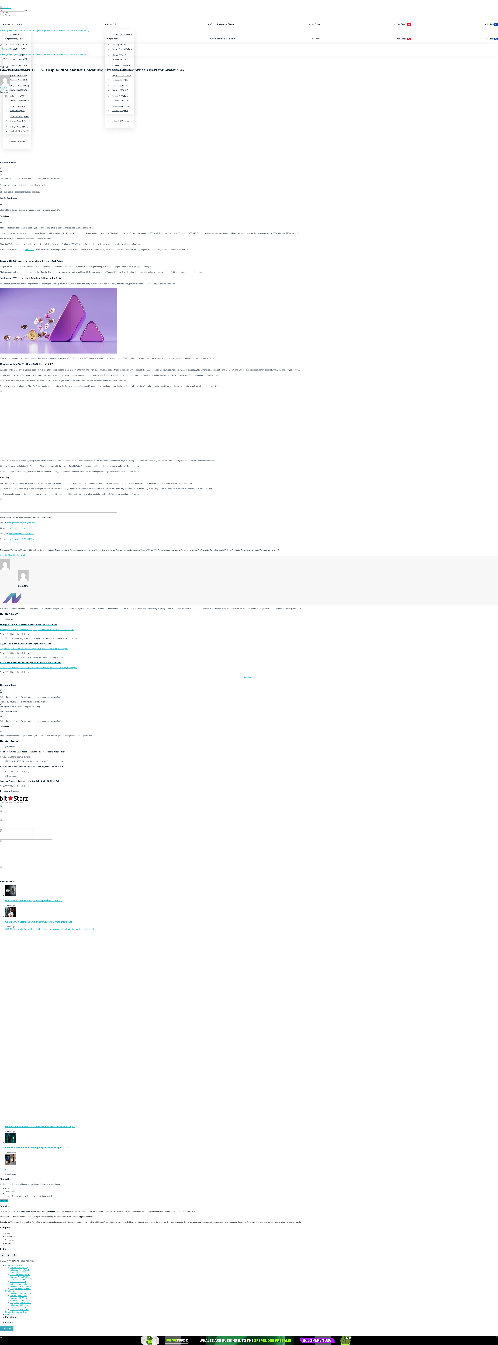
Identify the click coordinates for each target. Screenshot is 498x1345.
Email (8, 1188)
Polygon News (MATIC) (20, 1288)
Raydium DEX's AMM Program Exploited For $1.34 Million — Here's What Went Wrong (44, 30)
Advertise (7, 1328)
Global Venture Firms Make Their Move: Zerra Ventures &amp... (40, 1126)
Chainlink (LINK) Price (121, 80)
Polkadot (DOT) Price (120, 121)
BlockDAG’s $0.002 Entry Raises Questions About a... (34, 900)
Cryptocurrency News (14, 24)
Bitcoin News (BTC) (18, 35)
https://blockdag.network (18, 528)
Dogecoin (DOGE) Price (121, 90)
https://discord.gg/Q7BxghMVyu (21, 539)
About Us (9, 1233)
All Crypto (316, 24)
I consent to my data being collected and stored (32, 1196)
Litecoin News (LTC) (19, 1284)
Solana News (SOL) (18, 1281)
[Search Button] (26, 10)
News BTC (4, 88)
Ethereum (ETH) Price (120, 100)
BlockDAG (29, 249)
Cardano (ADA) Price (19, 1298)
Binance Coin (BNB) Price (122, 35)
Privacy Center (11, 1243)
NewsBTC (11, 1261)
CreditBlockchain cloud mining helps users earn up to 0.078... (38, 1147)
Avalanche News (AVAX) (21, 1286)
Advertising (10, 1236)
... (6, 1169)
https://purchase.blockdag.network (21, 523)
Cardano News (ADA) (19, 1277)
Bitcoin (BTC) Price (119, 59)
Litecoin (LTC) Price (120, 111)
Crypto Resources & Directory (222, 24)
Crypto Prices (112, 24)
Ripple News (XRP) (18, 1272)
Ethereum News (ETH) (20, 1270)
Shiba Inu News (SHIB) (19, 80)
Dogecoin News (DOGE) (21, 1279)
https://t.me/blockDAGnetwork (21, 534)
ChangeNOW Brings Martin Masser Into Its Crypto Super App (38, 921)
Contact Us (9, 1240)
